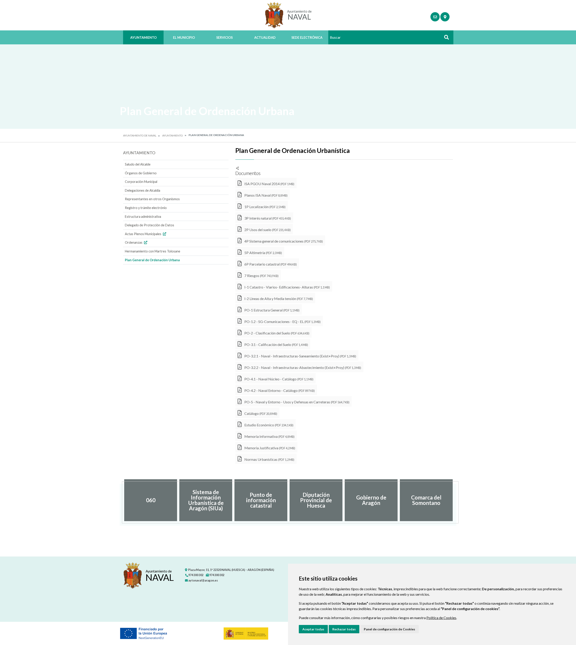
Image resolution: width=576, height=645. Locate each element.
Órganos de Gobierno (141, 173)
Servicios (224, 37)
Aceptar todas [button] (313, 629)
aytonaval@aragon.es (203, 580)
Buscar (444, 38)
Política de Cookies (441, 617)
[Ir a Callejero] (445, 16)
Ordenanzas (134, 242)
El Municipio (184, 37)
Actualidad (265, 37)
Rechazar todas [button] (344, 629)
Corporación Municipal (141, 182)
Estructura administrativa (143, 216)
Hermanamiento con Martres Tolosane (152, 251)
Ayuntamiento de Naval (139, 135)
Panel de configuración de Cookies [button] (389, 629)
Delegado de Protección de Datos (149, 225)
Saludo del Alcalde (138, 164)
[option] (150, 500)
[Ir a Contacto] (435, 16)
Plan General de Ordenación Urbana (152, 260)
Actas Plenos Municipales (143, 234)
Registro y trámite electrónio (146, 208)
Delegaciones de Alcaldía (142, 190)
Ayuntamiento (143, 37)
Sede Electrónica (306, 37)
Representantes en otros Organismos (152, 199)
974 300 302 (195, 575)
